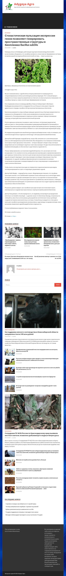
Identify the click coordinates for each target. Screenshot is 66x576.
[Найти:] (33, 285)
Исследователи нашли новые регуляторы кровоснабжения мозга (32, 241)
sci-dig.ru (13, 216)
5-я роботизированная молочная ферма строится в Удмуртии (35, 376)
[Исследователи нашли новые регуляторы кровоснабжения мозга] (33, 238)
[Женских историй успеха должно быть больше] (10, 465)
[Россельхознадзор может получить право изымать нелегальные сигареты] (10, 483)
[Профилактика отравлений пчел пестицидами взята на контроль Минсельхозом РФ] (10, 355)
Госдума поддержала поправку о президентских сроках (22, 512)
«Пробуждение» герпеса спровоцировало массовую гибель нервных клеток (13, 242)
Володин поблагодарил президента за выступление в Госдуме (24, 515)
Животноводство (10, 329)
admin (14, 47)
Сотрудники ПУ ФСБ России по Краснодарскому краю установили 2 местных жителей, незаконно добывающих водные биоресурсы (37, 451)
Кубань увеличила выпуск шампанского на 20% (19, 509)
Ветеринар (7, 32)
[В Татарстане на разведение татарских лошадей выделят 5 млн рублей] (10, 391)
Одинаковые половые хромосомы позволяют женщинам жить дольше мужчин (52, 242)
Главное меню (11, 27)
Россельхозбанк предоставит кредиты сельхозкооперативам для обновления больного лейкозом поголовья (37, 359)
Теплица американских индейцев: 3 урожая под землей (22, 506)
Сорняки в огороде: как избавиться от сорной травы (21, 504)
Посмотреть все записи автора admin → (29, 269)
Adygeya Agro (24, 4)
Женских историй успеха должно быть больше (31, 460)
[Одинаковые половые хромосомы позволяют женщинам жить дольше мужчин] (52, 238)
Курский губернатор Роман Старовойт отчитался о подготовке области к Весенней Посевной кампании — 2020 (36, 487)
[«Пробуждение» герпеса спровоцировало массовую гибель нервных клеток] (13, 238)
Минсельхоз (8, 431)
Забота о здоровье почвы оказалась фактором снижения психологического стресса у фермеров (34, 469)
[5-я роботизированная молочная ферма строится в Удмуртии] (10, 382)
